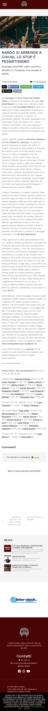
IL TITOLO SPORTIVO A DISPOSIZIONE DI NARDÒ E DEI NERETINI (27, 547)
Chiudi (27, 708)
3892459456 (25, 666)
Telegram (39, 87)
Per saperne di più (31, 707)
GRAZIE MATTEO (18, 557)
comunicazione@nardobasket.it (25, 663)
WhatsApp (27, 87)
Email (19, 91)
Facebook (14, 87)
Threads (8, 91)
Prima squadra (39, 82)
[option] (24, 600)
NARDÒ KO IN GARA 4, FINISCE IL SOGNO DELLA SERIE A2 (25, 566)
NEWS (8, 540)
